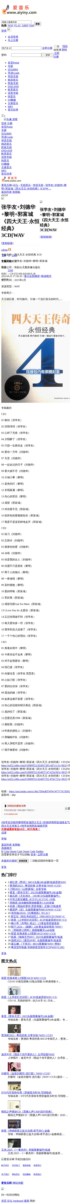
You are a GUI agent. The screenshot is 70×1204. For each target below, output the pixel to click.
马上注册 (13, 40)
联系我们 (37, 1174)
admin (4, 249)
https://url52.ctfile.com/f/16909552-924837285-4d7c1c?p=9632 (34, 765)
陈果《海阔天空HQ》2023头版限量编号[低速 (37, 937)
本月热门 (16, 1165)
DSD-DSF (13, 86)
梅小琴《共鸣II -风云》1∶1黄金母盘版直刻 (35, 923)
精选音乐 (13, 79)
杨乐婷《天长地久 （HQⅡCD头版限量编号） (35, 896)
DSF (31, 25)
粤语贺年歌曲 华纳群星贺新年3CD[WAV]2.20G (37, 947)
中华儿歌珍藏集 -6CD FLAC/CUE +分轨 (32, 899)
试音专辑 (13, 93)
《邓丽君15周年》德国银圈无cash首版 (33, 930)
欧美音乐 (13, 89)
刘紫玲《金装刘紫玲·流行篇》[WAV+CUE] (25, 1073)
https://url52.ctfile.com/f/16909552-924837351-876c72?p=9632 (34, 779)
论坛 (13, 69)
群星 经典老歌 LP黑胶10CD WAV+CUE (33, 933)
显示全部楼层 (32, 276)
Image (13, 851)
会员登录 (13, 36)
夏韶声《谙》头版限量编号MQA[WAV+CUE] (35, 909)
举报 (4, 838)
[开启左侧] (2, 198)
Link (19, 851)
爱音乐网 (6, 185)
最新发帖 (27, 1165)
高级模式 (6, 848)
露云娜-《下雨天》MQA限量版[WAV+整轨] (36, 943)
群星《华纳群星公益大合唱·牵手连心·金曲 (25, 1130)
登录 (4, 30)
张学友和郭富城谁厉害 (34, 825)
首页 (13, 62)
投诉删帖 (27, 1174)
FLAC (17, 25)
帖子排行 (5, 1165)
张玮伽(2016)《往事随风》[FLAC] (30, 913)
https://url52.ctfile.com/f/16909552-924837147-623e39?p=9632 (34, 772)
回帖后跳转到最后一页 (46, 860)
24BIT (25, 25)
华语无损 (13, 76)
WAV (11, 25)
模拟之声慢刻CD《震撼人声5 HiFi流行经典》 (27, 1111)
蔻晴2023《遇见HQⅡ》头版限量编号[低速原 (36, 940)
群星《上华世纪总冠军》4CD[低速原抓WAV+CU (39, 919)
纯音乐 (12, 96)
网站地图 (18, 1182)
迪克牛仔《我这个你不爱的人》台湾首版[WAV (28, 1054)
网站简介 (16, 1174)
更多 (4, 867)
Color (7, 851)
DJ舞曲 (12, 99)
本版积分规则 (9, 860)
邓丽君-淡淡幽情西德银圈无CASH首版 (32, 902)
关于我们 (5, 1174)
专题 (10, 66)
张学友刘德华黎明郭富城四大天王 (21, 822)
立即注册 (47, 48)
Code (32, 851)
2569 (10, 270)
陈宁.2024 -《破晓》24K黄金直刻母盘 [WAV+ (37, 926)
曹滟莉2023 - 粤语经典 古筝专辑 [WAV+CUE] (35, 885)
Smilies (39, 851)
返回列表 (6, 192)
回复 (4, 832)
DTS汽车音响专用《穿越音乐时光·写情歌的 (26, 1092)
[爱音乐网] (19, 15)
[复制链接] (7, 243)
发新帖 (16, 192)
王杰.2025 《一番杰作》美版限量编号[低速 (25, 1149)
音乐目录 (13, 109)
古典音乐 (13, 103)
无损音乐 (25, 185)
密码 (4, 54)
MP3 (10, 106)
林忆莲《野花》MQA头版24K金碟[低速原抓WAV (38, 882)
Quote (26, 851)
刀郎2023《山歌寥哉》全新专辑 (28, 889)
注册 (9, 123)
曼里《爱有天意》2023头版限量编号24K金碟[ (36, 892)
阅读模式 (46, 276)
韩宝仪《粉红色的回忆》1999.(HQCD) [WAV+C (38, 916)
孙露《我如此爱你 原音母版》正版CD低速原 (35, 906)
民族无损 (13, 83)
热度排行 (37, 1165)
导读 (13, 73)
